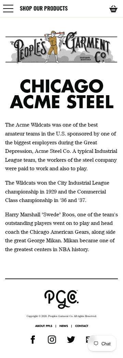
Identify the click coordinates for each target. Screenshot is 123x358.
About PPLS (43, 326)
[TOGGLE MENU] (8, 8)
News (63, 326)
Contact (81, 326)
